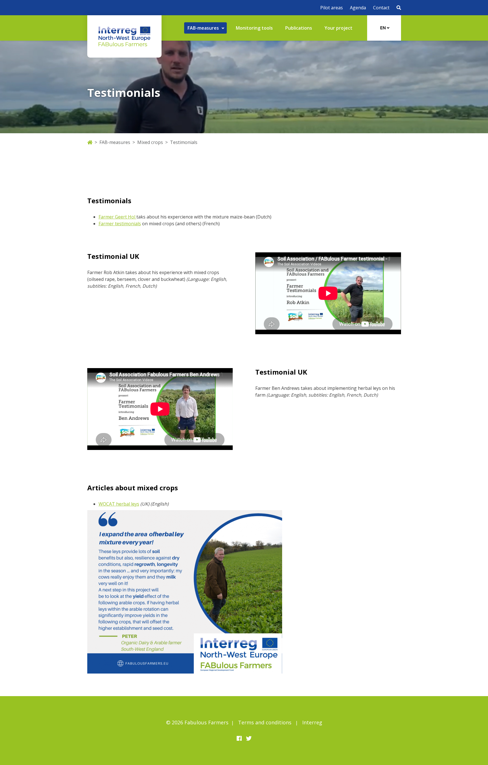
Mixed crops (150, 142)
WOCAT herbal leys (119, 504)
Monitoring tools (254, 28)
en (383, 27)
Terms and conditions (264, 722)
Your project (338, 28)
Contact (381, 8)
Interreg (312, 722)
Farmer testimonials (120, 223)
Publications (298, 28)
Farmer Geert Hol (117, 217)
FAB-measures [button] (204, 28)
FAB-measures (114, 142)
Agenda (358, 8)
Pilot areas (331, 8)
